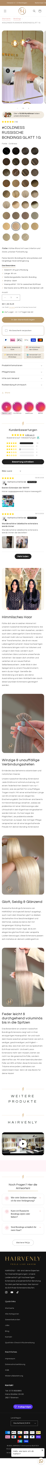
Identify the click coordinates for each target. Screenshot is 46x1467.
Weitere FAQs (23, 1243)
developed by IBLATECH (30, 1445)
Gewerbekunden (12, 1320)
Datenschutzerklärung (15, 1364)
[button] (5, 11)
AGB (7, 1370)
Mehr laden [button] (23, 556)
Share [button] (7, 393)
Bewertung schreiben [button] (23, 462)
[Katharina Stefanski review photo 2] (22, 542)
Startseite (6, 19)
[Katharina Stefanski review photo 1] (8, 501)
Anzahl (5, 292)
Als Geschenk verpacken (20, 330)
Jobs (7, 1325)
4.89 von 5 (29, 435)
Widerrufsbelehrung (14, 1376)
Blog (7, 1331)
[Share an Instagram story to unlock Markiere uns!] (6, 407)
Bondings (17, 19)
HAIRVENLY (17, 1445)
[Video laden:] (23, 1143)
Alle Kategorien (12, 1314)
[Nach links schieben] (17, 108)
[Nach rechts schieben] (28, 108)
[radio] (6, 151)
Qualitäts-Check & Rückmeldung (19, 1343)
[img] (8, 478)
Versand (12, 307)
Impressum (10, 1359)
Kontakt (8, 1337)
